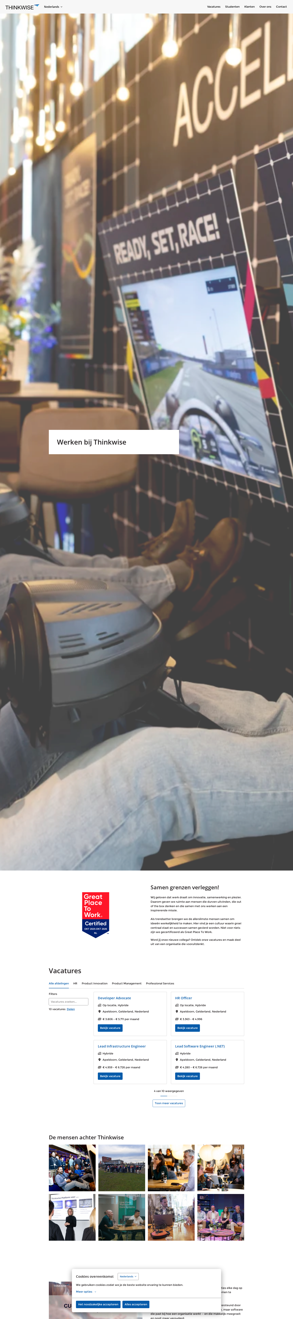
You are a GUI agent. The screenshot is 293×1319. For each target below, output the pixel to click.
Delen (71, 1009)
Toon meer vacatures (169, 1103)
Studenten (232, 6)
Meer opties (84, 1291)
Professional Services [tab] (160, 983)
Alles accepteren (136, 1304)
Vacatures (213, 6)
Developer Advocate (114, 998)
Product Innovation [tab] (95, 983)
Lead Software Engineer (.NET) (200, 1046)
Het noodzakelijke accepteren (98, 1304)
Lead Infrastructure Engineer (122, 1046)
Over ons (265, 6)
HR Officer (183, 998)
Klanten (249, 6)
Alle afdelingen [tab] (59, 983)
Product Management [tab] (127, 983)
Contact (281, 6)
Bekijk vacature (110, 1028)
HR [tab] (75, 983)
